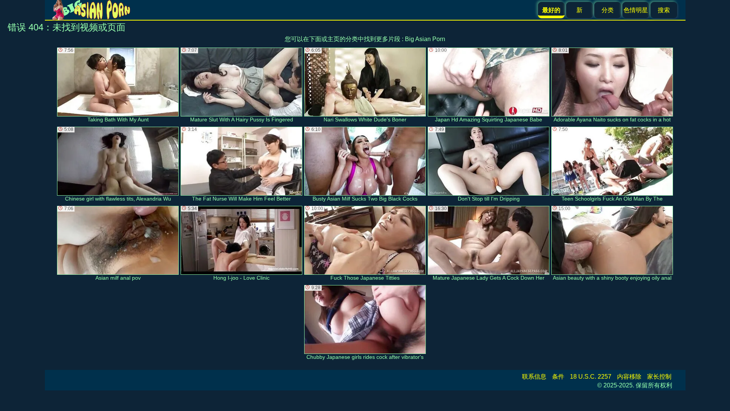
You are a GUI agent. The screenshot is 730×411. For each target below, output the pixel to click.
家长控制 (659, 376)
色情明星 (636, 10)
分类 (607, 10)
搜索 (664, 10)
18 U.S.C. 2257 (590, 376)
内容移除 (629, 376)
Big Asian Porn (425, 39)
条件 (558, 376)
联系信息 (534, 376)
